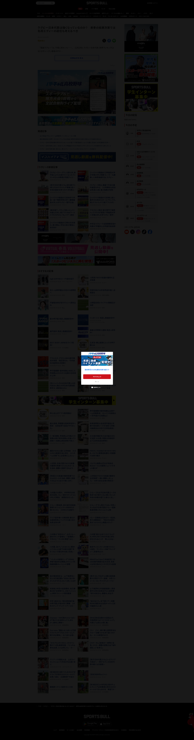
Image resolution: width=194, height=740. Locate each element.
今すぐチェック (97, 377)
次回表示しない (97, 387)
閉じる (97, 381)
